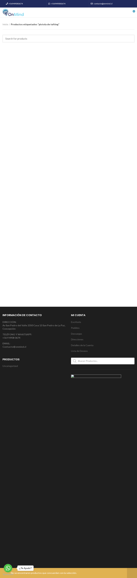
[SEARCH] (130, 38)
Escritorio (76, 322)
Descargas (76, 333)
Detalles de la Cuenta (82, 345)
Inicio (5, 24)
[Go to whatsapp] (8, 568)
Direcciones (77, 339)
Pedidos (75, 327)
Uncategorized (10, 366)
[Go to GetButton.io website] (8, 574)
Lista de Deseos (79, 350)
